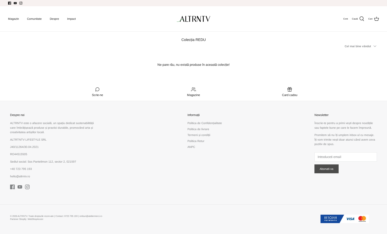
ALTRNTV (22, 216)
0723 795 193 (71, 216)
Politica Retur (195, 141)
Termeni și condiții (198, 135)
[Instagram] (20, 3)
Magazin (13, 18)
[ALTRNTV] (193, 18)
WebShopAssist (35, 219)
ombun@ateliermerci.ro (90, 216)
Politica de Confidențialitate (204, 123)
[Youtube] (15, 3)
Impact (71, 18)
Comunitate (34, 18)
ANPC (191, 146)
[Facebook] (9, 3)
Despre (54, 18)
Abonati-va (326, 168)
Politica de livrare (198, 129)
